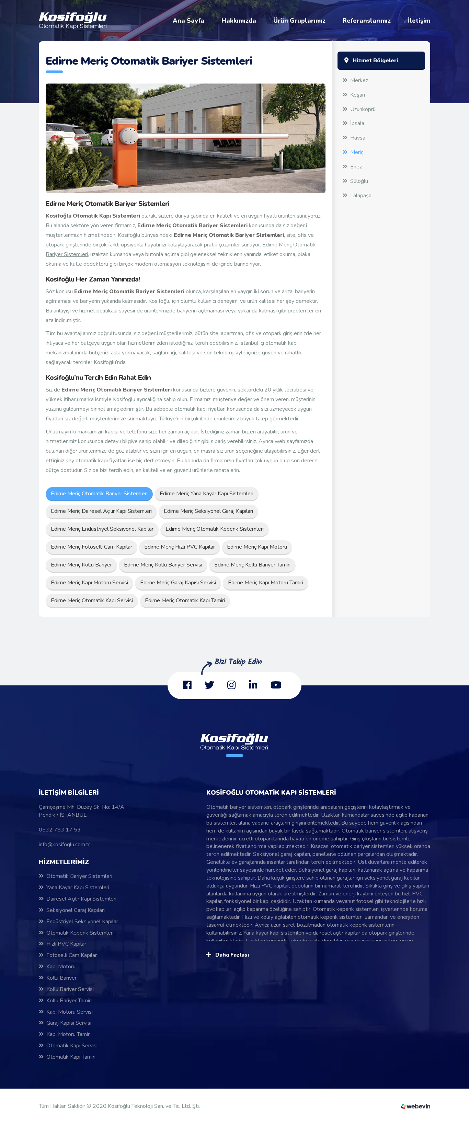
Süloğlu (359, 181)
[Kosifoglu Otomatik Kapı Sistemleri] (73, 20)
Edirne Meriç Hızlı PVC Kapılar (179, 547)
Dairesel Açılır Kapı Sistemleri (81, 899)
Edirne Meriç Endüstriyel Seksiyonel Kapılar (102, 529)
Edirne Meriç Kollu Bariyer (81, 565)
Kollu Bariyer (61, 978)
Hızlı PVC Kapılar (66, 944)
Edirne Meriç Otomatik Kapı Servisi (92, 600)
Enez (356, 166)
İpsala (357, 123)
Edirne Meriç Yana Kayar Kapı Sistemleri (206, 493)
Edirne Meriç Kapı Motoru (257, 547)
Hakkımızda (238, 20)
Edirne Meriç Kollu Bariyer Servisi (163, 565)
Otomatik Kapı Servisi (72, 1045)
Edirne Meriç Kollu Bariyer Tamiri (252, 565)
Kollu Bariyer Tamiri (69, 1000)
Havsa (357, 138)
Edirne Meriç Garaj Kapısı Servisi (178, 582)
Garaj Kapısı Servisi (68, 1023)
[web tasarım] (415, 1106)
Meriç (356, 152)
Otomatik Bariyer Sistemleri (79, 876)
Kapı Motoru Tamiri (68, 1034)
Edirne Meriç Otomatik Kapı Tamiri (185, 600)
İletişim (419, 20)
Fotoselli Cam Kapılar (71, 955)
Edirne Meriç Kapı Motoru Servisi (89, 582)
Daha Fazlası (231, 955)
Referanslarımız (367, 20)
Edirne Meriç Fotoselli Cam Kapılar (91, 547)
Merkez (359, 80)
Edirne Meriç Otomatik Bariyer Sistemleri (99, 493)
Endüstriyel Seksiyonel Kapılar (82, 921)
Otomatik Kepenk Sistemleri (80, 933)
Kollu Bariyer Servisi (70, 989)
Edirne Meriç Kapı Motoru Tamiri (265, 582)
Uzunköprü (363, 109)
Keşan (357, 95)
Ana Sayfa (188, 20)
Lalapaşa (360, 195)
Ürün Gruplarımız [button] (299, 20)
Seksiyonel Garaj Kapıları (75, 910)
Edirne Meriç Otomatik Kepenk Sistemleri (214, 529)
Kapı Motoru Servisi (69, 1012)
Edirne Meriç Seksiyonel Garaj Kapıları (208, 511)
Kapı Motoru (61, 966)
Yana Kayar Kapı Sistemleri (77, 887)
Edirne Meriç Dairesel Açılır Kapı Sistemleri (101, 511)
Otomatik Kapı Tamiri (70, 1057)
